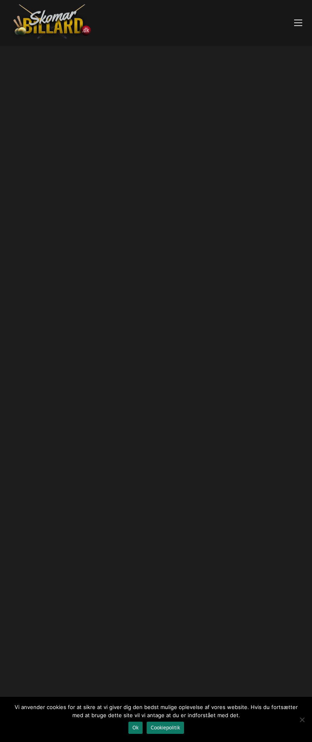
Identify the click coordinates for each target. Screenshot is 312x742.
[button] (298, 23)
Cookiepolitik (165, 728)
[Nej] (302, 720)
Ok (135, 728)
